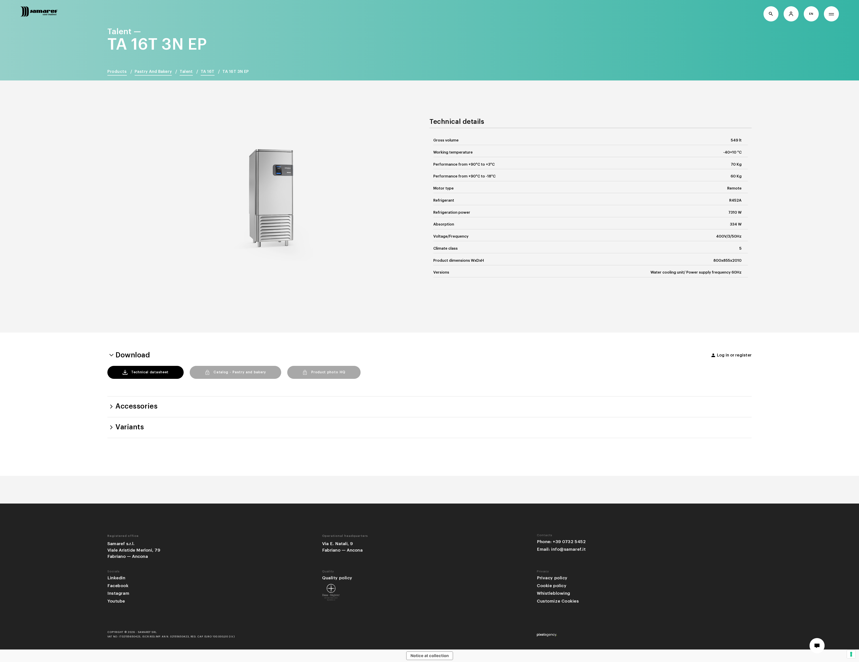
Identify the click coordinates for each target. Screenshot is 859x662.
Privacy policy (552, 578)
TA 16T (208, 72)
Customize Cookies (558, 601)
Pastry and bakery (153, 72)
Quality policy (337, 578)
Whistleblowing (553, 593)
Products (117, 72)
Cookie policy (551, 586)
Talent (186, 72)
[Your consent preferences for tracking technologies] (851, 654)
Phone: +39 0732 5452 (561, 542)
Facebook (118, 586)
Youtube (116, 601)
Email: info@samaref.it (561, 549)
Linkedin (116, 578)
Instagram (118, 593)
